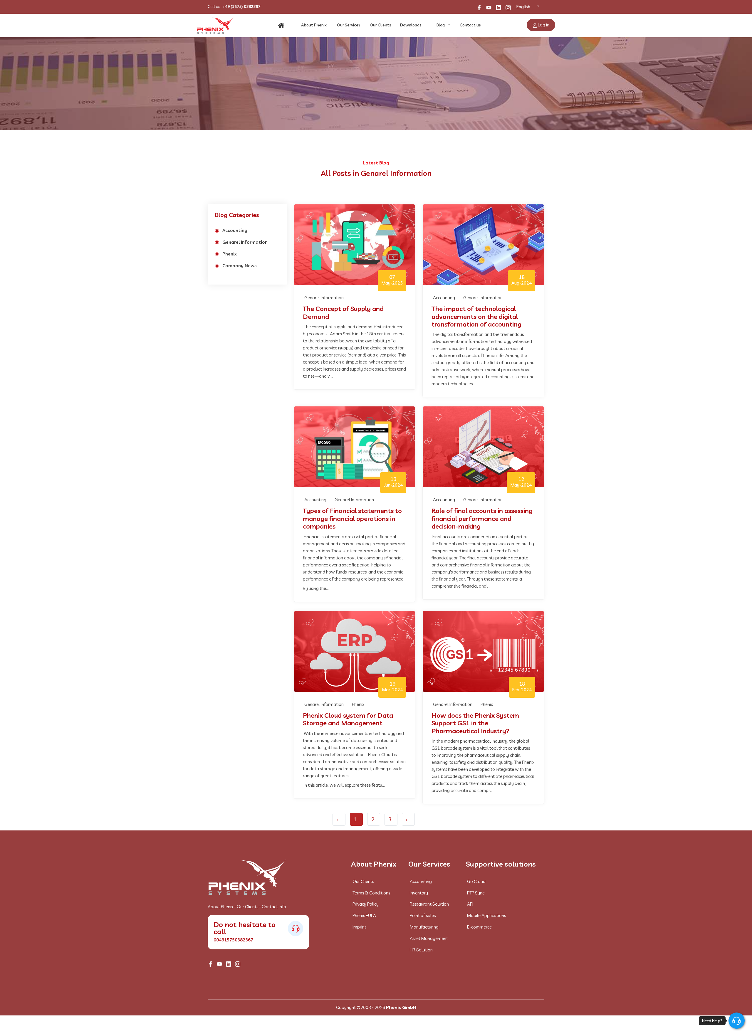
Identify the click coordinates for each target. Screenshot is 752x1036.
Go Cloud (476, 881)
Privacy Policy (365, 904)
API (470, 904)
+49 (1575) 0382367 (241, 6)
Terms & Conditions (371, 893)
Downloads (411, 25)
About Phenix (314, 25)
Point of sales (423, 915)
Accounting (234, 230)
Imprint (359, 927)
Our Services (348, 25)
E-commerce (479, 927)
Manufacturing (424, 927)
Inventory (419, 893)
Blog (441, 25)
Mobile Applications (486, 915)
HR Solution (421, 950)
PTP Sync (475, 893)
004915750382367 (233, 940)
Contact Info (274, 906)
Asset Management (429, 938)
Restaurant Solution (429, 904)
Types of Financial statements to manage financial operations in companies (352, 518)
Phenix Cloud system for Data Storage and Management (348, 719)
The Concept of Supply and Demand (343, 312)
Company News (239, 265)
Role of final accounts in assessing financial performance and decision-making (482, 518)
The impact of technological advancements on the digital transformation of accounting (476, 316)
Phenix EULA (364, 915)
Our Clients (380, 25)
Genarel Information (245, 242)
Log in (543, 25)
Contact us (470, 25)
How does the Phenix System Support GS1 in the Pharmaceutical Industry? (475, 723)
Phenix (229, 254)
